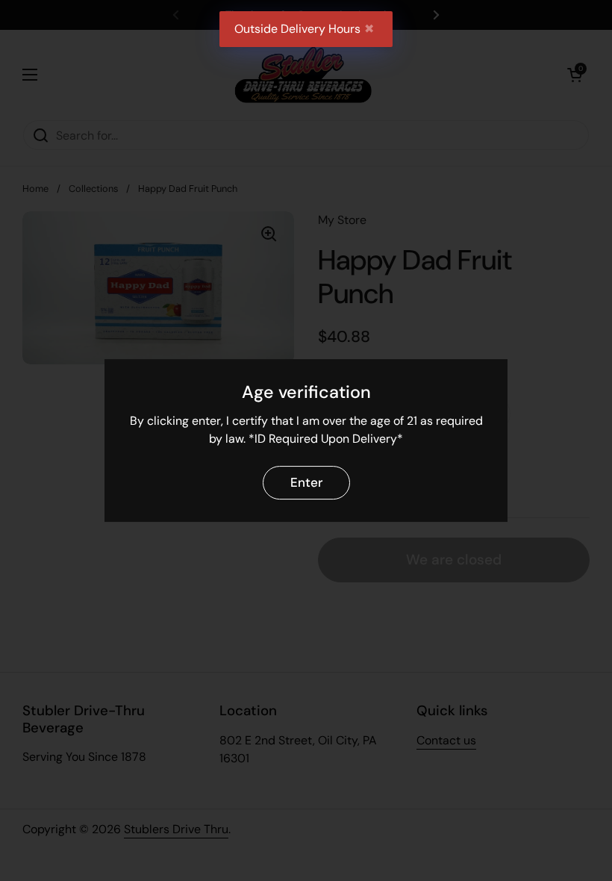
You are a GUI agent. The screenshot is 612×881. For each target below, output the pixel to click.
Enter (306, 482)
